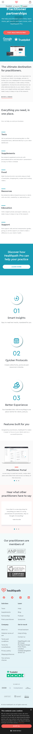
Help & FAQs (22, 633)
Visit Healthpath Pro (16, 32)
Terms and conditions (5, 640)
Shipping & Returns (7, 654)
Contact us (21, 637)
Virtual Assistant (23, 629)
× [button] (31, 710)
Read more (21, 722)
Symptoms (21, 619)
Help (19, 608)
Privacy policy (6, 650)
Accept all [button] (16, 726)
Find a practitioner (7, 619)
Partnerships (5, 616)
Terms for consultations (5, 646)
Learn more (16, 267)
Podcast (20, 616)
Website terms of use (7, 634)
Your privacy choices (5, 659)
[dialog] (16, 721)
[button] (16, 731)
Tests (3, 608)
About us (4, 629)
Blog (19, 612)
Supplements (6, 612)
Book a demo (6, 97)
